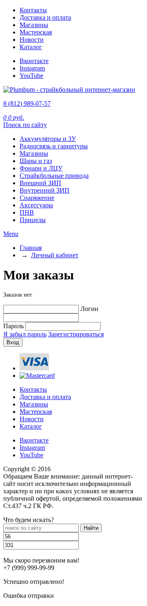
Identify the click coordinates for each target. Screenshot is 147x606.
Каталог (31, 46)
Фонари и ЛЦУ (41, 168)
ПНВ (27, 212)
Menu (10, 233)
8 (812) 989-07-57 (27, 103)
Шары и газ (36, 160)
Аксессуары (36, 205)
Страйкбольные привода (54, 175)
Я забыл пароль (25, 334)
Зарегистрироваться (76, 334)
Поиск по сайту (25, 124)
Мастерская (36, 32)
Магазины (34, 24)
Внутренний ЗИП (44, 190)
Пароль (13, 325)
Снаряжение (37, 197)
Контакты (33, 10)
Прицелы (33, 219)
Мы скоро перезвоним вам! (41, 560)
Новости (32, 39)
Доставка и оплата (45, 17)
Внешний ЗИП (40, 182)
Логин (89, 308)
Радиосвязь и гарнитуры (54, 146)
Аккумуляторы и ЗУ (48, 138)
